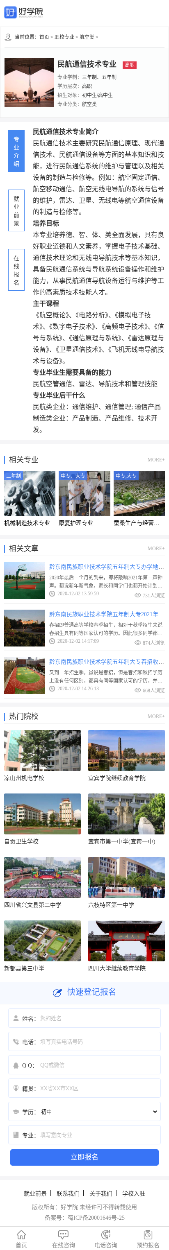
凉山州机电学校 (24, 778)
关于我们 (100, 1194)
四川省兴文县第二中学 (33, 905)
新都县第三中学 (24, 968)
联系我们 (68, 1194)
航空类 (87, 37)
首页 (44, 37)
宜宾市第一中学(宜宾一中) (121, 842)
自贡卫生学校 (21, 842)
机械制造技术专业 (27, 523)
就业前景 (35, 1194)
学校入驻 (133, 1194)
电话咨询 (105, 1239)
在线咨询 (63, 1239)
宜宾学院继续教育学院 (117, 778)
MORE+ (156, 460)
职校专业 (64, 37)
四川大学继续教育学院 (117, 968)
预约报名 (148, 1239)
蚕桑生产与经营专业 (139, 523)
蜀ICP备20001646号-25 (96, 1218)
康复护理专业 (76, 523)
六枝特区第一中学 (111, 905)
